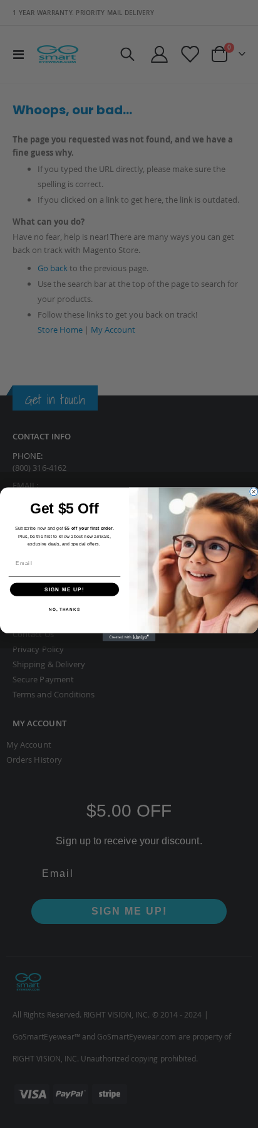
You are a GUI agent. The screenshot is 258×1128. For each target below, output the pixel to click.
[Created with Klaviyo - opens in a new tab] (129, 637)
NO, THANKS (64, 609)
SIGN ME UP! (64, 589)
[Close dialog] (253, 491)
